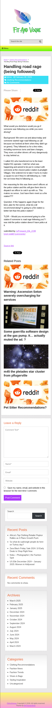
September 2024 (17, 623)
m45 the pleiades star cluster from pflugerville (24, 373)
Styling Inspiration (18, 680)
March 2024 (15, 646)
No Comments (13, 82)
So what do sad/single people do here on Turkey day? (26, 543)
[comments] (20, 234)
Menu (6, 48)
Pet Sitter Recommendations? (25, 407)
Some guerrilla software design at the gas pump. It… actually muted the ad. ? (26, 335)
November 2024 (17, 616)
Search (10, 511)
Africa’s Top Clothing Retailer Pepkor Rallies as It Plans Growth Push (26, 536)
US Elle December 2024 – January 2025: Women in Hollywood (25, 562)
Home (5, 59)
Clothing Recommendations (18, 59)
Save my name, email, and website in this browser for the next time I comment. (24, 489)
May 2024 (14, 638)
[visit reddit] (9, 234)
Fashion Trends (17, 672)
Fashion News (16, 668)
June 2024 (14, 634)
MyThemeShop (29, 706)
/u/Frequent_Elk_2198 (26, 231)
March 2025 (15, 600)
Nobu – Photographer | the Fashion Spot (25, 556)
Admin (9, 77)
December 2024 (17, 612)
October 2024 (16, 619)
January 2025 (16, 608)
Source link (9, 245)
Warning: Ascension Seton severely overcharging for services (23, 295)
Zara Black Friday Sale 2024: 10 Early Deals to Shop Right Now (27, 549)
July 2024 (14, 631)
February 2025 (16, 604)
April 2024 (14, 642)
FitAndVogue (12, 703)
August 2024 (15, 627)
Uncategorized (16, 683)
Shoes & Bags (16, 676)
